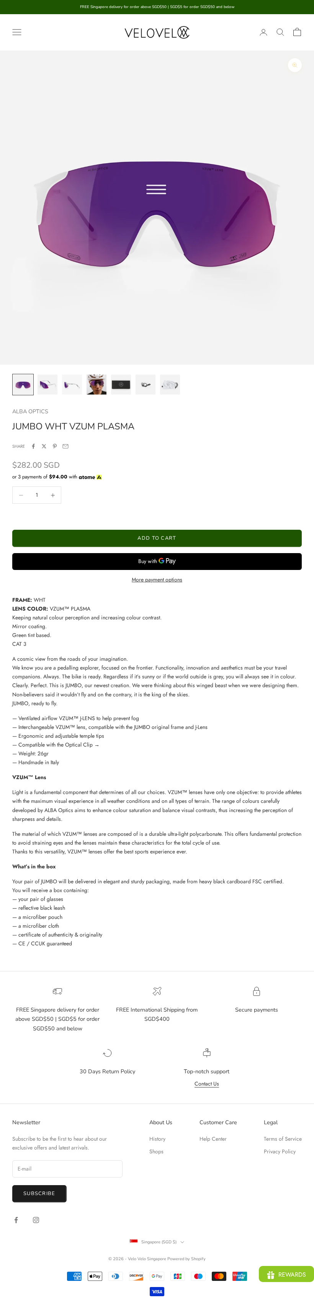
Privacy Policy (280, 1151)
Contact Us (207, 1083)
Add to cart (156, 538)
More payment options (157, 579)
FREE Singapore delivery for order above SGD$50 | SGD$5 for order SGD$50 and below (57, 1019)
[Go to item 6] (145, 384)
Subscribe (39, 1193)
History (157, 1139)
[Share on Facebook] (33, 446)
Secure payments (256, 1010)
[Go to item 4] (96, 384)
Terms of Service (283, 1139)
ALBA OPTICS (30, 411)
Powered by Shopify (186, 1259)
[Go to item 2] (47, 384)
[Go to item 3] (72, 384)
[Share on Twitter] (44, 446)
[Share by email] (65, 446)
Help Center (213, 1139)
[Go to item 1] (23, 384)
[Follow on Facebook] (16, 1220)
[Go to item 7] (170, 384)
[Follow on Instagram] (36, 1220)
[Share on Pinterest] (55, 446)
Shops (156, 1151)
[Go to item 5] (121, 384)
